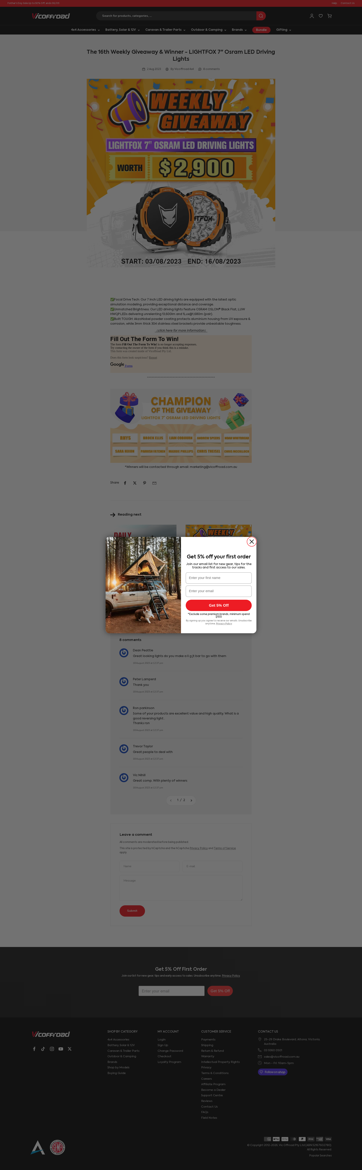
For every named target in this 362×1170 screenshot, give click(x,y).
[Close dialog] (251, 541)
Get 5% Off (219, 605)
